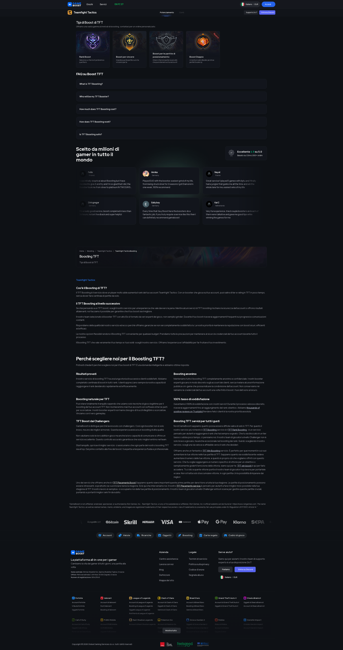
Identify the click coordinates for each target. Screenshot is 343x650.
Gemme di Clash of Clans (167, 610)
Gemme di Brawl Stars (194, 610)
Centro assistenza (168, 558)
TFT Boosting (210, 429)
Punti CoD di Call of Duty (81, 632)
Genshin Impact (254, 620)
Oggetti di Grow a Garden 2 (196, 624)
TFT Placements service (188, 485)
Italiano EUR (253, 5)
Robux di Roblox (221, 624)
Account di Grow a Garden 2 (197, 632)
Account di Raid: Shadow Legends (142, 624)
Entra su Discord (267, 12)
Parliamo (226, 569)
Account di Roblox (222, 628)
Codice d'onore (196, 569)
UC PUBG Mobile (106, 628)
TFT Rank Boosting (237, 429)
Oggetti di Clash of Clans (167, 606)
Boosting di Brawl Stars (195, 606)
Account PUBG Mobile (108, 624)
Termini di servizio (198, 558)
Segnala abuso (196, 574)
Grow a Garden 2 (197, 620)
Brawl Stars (195, 598)
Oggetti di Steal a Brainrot (254, 602)
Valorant (108, 598)
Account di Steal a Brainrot (254, 606)
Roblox (221, 620)
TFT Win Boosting (211, 450)
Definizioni (164, 574)
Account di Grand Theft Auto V (227, 602)
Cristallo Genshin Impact (253, 624)
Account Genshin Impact (253, 628)
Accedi (268, 4)
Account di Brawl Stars (195, 602)
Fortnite (79, 598)
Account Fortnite (78, 602)
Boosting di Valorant (108, 610)
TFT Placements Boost (124, 482)
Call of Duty (80, 620)
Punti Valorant (106, 606)
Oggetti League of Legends (139, 610)
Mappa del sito (166, 580)
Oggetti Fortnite (78, 610)
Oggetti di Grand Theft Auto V (226, 606)
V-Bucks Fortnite (78, 606)
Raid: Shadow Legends (143, 620)
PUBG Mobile (110, 620)
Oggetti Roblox (220, 632)
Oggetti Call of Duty (79, 628)
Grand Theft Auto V (227, 598)
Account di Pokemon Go (167, 624)
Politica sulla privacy (199, 564)
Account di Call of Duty (81, 624)
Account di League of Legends (141, 602)
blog (161, 569)
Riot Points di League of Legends (141, 613)
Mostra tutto (171, 630)
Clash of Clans (167, 598)
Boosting (90, 251)
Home (81, 251)
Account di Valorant (108, 602)
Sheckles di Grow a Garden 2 (197, 628)
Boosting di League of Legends (141, 606)
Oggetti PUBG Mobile (108, 632)
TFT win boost (244, 465)
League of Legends (141, 598)
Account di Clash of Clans (168, 602)
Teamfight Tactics (104, 251)
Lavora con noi (166, 564)
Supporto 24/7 (251, 12)
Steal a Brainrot (254, 598)
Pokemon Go (167, 620)
